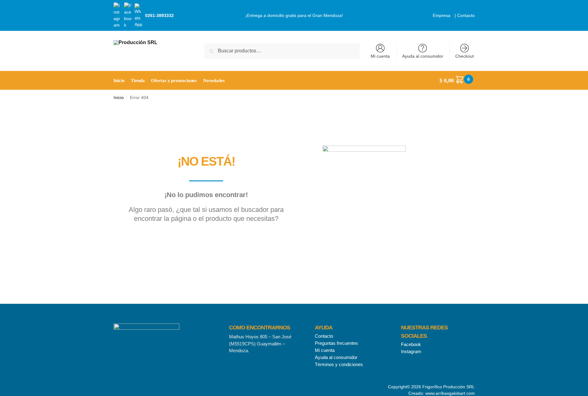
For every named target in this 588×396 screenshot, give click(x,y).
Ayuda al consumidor (422, 56)
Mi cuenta (380, 56)
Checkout (464, 56)
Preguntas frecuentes (336, 343)
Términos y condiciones (339, 364)
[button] (457, 80)
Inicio (119, 97)
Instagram (411, 351)
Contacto (466, 15)
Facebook (411, 344)
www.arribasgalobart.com (450, 393)
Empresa (441, 15)
